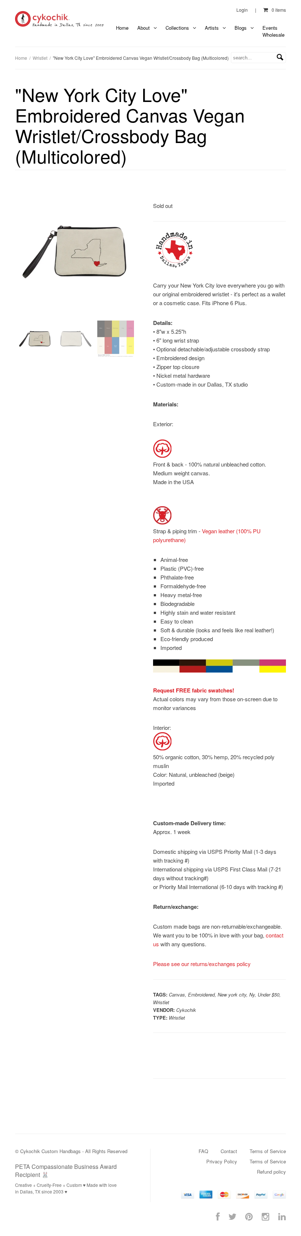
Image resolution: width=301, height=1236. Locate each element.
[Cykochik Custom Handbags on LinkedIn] (282, 1216)
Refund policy (271, 1171)
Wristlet (40, 58)
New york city (232, 994)
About (144, 27)
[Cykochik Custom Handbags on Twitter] (232, 1216)
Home (122, 27)
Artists (212, 27)
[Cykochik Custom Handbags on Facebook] (218, 1216)
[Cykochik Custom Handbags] (60, 19)
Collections (178, 27)
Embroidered (201, 994)
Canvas (177, 994)
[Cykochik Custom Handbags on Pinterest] (249, 1216)
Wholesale (273, 34)
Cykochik (186, 1009)
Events (270, 27)
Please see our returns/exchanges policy (202, 964)
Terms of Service (268, 1151)
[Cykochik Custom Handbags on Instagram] (265, 1216)
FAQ (203, 1151)
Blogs (241, 27)
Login (242, 10)
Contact (229, 1151)
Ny (252, 994)
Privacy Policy (221, 1161)
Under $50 (268, 994)
